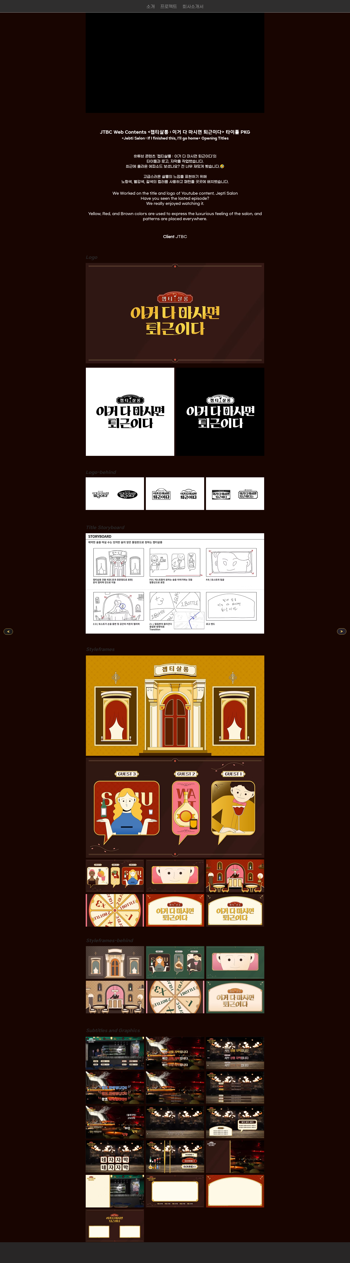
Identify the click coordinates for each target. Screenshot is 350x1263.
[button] (169, 6)
